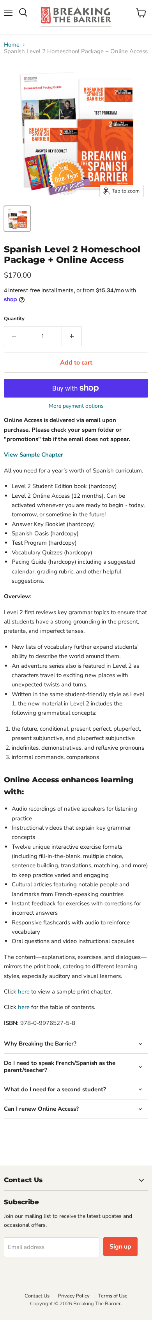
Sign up (120, 1246)
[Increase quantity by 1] (72, 336)
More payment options (76, 406)
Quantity (14, 319)
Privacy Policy (74, 1295)
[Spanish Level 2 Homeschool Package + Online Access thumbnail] (17, 218)
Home (11, 45)
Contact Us (37, 1295)
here (24, 991)
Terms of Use (112, 1295)
